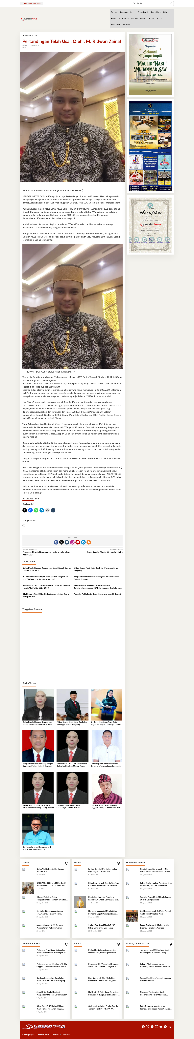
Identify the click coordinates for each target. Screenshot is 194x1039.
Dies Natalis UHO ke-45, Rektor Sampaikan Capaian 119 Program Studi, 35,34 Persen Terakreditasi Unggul (102, 979)
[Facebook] (56, 542)
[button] (171, 3)
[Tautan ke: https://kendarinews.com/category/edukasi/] (118, 944)
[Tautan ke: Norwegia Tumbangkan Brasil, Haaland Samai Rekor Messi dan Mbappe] (132, 997)
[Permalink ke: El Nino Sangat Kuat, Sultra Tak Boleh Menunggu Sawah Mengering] (72, 704)
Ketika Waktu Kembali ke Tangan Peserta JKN (50, 870)
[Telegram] (83, 542)
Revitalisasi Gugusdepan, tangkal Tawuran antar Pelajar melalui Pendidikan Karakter (49, 912)
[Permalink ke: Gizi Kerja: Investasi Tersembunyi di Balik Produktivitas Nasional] (38, 829)
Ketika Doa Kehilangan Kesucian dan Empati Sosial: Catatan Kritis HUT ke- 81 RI (46, 569)
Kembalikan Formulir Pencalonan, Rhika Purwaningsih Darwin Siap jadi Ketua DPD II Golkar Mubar (103, 898)
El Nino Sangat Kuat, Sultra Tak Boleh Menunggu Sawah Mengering (96, 569)
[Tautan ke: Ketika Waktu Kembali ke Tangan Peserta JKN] (28, 874)
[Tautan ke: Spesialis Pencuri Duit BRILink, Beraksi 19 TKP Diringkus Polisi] (132, 902)
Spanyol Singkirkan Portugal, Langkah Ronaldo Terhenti (155, 979)
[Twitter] (61, 542)
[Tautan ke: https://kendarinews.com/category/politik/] (118, 863)
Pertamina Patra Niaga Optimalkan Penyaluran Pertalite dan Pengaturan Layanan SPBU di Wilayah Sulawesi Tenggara (51, 951)
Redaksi (56, 1035)
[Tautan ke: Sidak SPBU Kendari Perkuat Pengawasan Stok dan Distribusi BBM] (28, 997)
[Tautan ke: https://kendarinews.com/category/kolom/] (66, 863)
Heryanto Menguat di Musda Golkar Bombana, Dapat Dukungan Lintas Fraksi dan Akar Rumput (103, 912)
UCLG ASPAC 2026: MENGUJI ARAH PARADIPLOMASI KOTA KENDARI (51, 884)
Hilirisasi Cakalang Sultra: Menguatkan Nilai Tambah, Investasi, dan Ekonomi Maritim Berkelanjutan (51, 898)
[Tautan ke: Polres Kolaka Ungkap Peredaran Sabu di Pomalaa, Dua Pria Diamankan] (132, 888)
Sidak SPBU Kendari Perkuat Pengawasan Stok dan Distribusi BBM (51, 993)
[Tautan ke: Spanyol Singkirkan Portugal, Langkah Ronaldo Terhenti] (132, 983)
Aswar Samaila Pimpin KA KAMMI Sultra (104, 551)
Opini (24, 48)
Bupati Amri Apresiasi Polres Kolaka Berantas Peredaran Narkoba (154, 926)
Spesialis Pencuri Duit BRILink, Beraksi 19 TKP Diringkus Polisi (155, 898)
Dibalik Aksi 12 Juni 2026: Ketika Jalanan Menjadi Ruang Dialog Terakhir (45, 595)
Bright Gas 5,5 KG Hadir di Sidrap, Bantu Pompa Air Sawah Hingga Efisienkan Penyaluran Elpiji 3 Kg (50, 1007)
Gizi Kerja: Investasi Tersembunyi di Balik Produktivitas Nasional (36, 848)
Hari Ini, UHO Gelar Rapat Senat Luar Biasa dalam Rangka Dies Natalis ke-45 (103, 993)
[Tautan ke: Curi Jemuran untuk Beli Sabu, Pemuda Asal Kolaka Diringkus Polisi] (132, 916)
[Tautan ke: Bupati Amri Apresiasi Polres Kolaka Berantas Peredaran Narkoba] (132, 930)
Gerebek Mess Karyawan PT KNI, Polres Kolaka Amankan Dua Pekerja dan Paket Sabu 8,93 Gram (155, 870)
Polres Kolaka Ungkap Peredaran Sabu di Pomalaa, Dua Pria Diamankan (156, 884)
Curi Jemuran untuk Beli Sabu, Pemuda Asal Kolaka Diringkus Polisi (156, 912)
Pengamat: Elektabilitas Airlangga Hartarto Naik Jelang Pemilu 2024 (46, 552)
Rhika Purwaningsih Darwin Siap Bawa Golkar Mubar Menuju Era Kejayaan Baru (103, 884)
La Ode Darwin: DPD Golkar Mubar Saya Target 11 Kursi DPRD (102, 870)
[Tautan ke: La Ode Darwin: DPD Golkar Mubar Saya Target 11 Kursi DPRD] (80, 874)
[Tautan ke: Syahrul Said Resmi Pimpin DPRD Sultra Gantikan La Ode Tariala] (80, 930)
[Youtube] (77, 542)
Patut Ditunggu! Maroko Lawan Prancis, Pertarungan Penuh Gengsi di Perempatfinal (155, 1007)
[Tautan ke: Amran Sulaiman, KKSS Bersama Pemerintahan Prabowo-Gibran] (28, 930)
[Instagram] (72, 542)
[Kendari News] (28, 19)
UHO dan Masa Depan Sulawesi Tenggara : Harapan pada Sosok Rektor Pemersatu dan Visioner (106, 807)
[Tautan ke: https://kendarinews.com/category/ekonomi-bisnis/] (66, 944)
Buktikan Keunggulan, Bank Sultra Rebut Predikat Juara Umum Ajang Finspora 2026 (50, 979)
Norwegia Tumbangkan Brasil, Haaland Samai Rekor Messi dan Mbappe (153, 993)
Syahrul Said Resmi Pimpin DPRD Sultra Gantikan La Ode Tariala (101, 926)
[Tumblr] (67, 542)
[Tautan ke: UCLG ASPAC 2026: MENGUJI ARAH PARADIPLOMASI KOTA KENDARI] (28, 888)
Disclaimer (66, 1035)
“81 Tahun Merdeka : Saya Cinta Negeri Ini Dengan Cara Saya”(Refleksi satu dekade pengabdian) (45, 578)
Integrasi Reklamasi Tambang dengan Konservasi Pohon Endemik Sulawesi (96, 578)
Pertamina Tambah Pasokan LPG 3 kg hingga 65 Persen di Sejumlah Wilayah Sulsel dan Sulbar (52, 965)
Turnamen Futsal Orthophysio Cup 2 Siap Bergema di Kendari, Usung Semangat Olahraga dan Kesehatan (155, 951)
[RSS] (88, 542)
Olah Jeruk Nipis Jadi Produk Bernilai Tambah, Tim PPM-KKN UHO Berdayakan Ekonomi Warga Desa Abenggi (103, 1007)
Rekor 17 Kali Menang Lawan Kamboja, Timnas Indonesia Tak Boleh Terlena (155, 965)
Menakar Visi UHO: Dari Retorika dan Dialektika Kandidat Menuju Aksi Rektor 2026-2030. (46, 587)
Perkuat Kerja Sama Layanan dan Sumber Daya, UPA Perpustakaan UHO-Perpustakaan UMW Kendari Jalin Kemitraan (102, 951)
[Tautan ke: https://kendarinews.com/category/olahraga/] (170, 944)
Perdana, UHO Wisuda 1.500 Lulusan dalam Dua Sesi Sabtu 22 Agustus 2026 (103, 965)
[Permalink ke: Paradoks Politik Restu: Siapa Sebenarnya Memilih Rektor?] (72, 788)
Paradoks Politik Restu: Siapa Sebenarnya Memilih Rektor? (97, 594)
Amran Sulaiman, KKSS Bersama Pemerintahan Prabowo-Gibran (49, 926)
